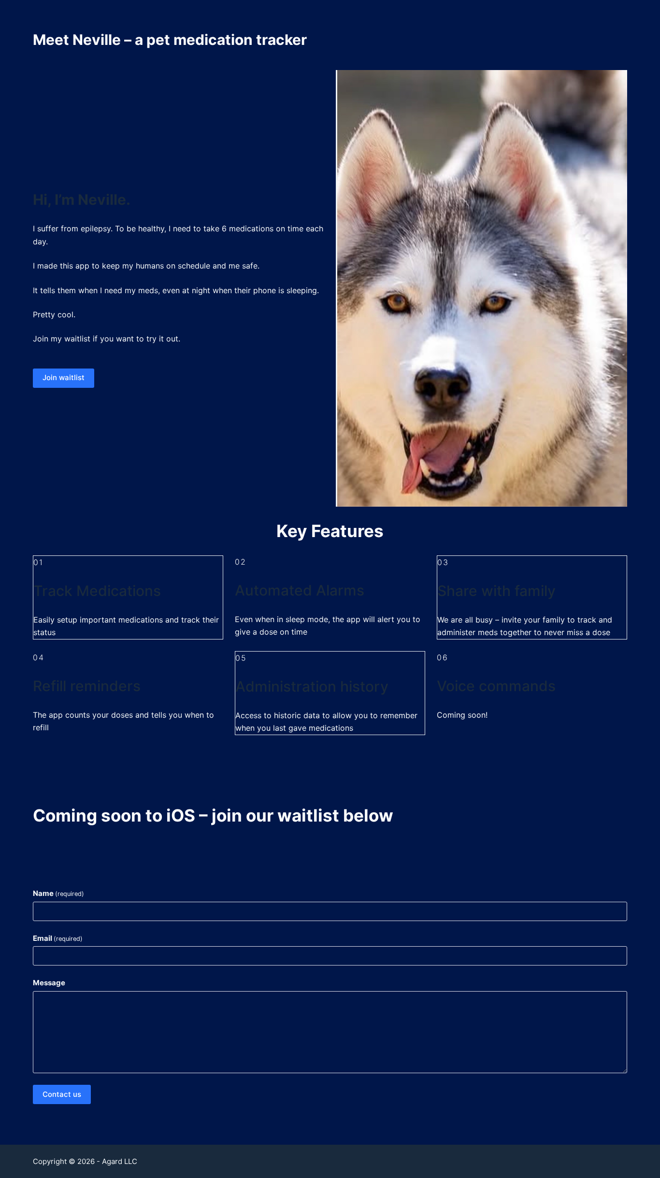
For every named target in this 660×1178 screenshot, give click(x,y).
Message (49, 982)
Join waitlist (64, 377)
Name (58, 893)
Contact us (62, 1094)
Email (58, 938)
